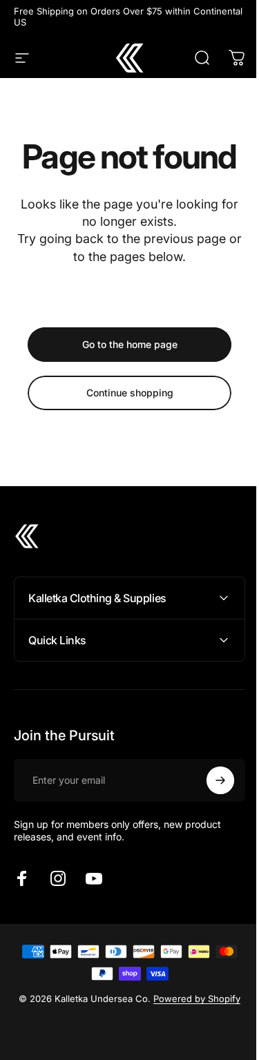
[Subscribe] (210, 780)
